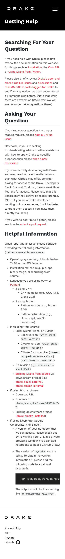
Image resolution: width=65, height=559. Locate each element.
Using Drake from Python (24, 71)
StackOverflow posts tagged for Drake (29, 87)
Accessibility (13, 528)
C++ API (53, 67)
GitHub (9, 542)
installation (35, 67)
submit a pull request (33, 224)
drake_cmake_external (30, 385)
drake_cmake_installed (30, 416)
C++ (7, 533)
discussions (45, 83)
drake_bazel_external (29, 381)
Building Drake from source (33, 373)
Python (14, 284)
